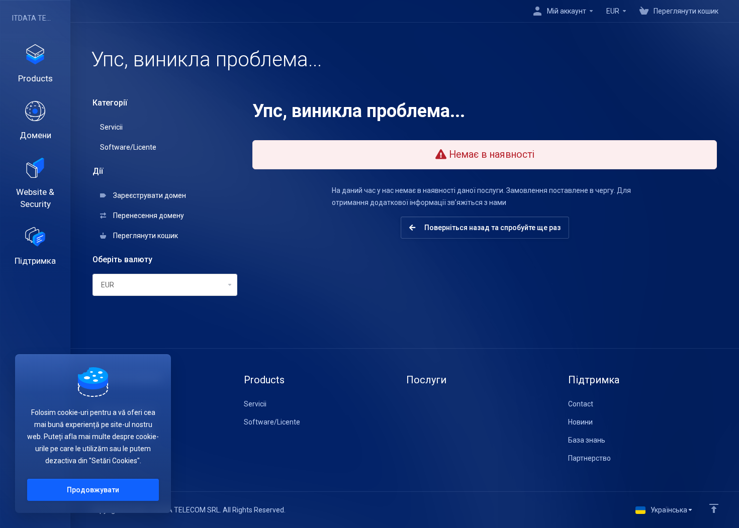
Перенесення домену (147, 216)
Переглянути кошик (144, 236)
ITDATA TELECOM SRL (32, 18)
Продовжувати (93, 490)
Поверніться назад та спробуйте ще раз (491, 228)
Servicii (111, 127)
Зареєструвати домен (148, 195)
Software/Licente (128, 147)
